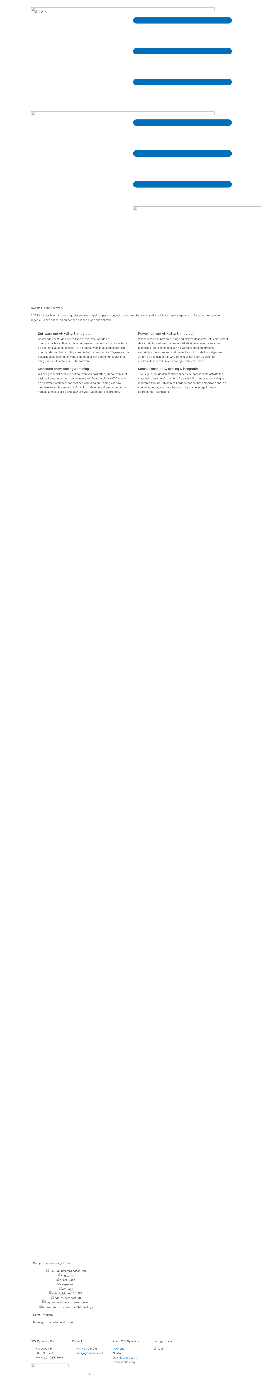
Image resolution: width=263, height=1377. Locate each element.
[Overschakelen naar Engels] (40, 11)
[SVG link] (182, 51)
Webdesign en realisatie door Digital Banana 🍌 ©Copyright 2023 (72, 1373)
